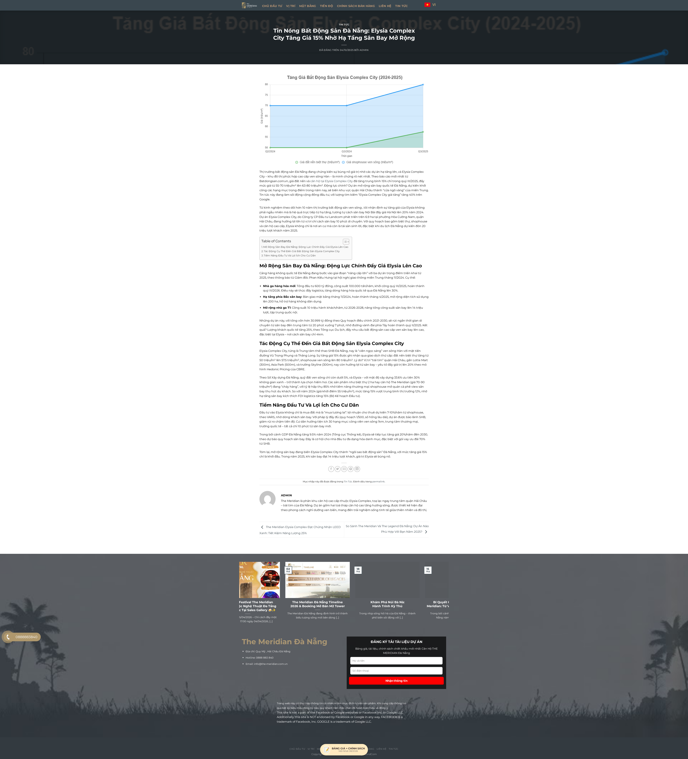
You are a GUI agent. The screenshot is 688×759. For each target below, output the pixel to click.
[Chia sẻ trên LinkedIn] (357, 469)
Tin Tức (401, 6)
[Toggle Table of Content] (344, 242)
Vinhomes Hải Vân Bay (284, 688)
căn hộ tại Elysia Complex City (331, 181)
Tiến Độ (326, 6)
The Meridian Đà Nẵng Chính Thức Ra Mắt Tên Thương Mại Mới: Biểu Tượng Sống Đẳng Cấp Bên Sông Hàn (344, 606)
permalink (378, 481)
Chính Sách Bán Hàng (356, 6)
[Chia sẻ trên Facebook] (331, 469)
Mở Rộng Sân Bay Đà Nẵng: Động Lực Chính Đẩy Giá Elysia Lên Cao (305, 247)
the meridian (251, 672)
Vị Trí (290, 6)
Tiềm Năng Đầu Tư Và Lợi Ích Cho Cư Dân (290, 255)
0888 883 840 (264, 657)
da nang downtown (279, 693)
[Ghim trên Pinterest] (350, 469)
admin (364, 50)
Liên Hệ (385, 6)
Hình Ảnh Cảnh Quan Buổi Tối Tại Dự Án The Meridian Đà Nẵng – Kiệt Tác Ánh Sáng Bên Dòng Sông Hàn (414, 606)
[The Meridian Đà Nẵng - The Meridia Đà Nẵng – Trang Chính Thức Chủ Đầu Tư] (249, 5)
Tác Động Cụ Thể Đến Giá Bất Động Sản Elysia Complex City (302, 251)
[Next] (447, 599)
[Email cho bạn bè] (344, 469)
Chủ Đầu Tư (272, 6)
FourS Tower (259, 688)
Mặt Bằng (307, 6)
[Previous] (241, 599)
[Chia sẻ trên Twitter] (338, 469)
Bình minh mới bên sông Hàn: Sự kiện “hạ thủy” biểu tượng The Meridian (274, 604)
